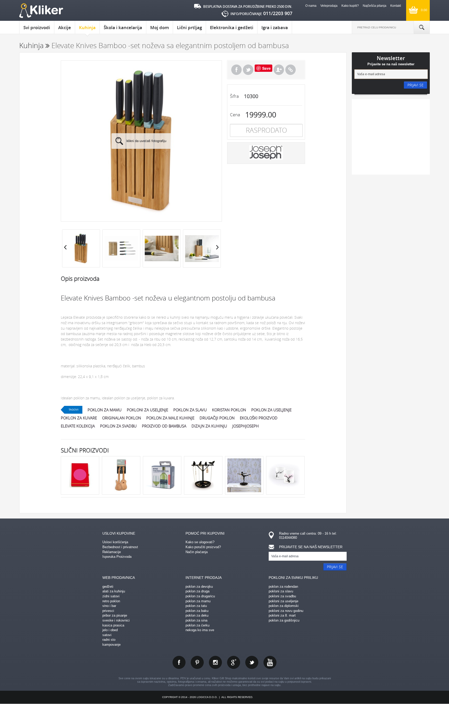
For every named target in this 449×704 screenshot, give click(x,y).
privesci (108, 611)
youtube (269, 662)
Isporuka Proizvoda (116, 557)
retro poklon (111, 601)
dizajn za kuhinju (209, 425)
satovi (106, 635)
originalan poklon (121, 417)
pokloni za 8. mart (282, 615)
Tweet (248, 70)
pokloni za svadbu (282, 596)
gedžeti (107, 586)
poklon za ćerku (197, 625)
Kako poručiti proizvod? (203, 547)
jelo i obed (110, 630)
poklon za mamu (105, 409)
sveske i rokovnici (116, 620)
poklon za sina (196, 620)
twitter (251, 662)
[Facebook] (236, 70)
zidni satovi (111, 596)
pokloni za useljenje (147, 409)
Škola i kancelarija (123, 27)
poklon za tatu (196, 606)
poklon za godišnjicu (284, 620)
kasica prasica (113, 625)
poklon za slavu (190, 409)
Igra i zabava (274, 27)
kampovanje (111, 645)
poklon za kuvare (79, 417)
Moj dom (159, 27)
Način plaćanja (197, 552)
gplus (233, 662)
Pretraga (422, 27)
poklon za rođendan (283, 586)
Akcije (64, 27)
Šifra (234, 96)
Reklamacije (111, 552)
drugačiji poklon (217, 417)
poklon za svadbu (118, 425)
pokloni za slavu (281, 591)
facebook (179, 662)
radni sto (108, 640)
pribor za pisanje (114, 615)
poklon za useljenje (271, 409)
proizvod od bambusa (164, 425)
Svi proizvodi (36, 27)
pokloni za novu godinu (286, 611)
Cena (235, 115)
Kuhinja (87, 27)
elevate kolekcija (78, 425)
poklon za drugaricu (200, 596)
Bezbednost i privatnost (120, 547)
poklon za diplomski (284, 606)
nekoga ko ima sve (200, 630)
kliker (41, 10)
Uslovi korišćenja (115, 542)
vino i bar (109, 606)
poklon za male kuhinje (170, 417)
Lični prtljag (189, 27)
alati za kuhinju (113, 591)
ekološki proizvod (259, 417)
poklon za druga (197, 591)
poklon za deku (197, 615)
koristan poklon (229, 409)
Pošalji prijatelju (279, 70)
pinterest (197, 662)
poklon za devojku (199, 586)
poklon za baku (197, 611)
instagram (215, 662)
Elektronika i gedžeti (231, 27)
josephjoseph (245, 425)
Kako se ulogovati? (200, 542)
